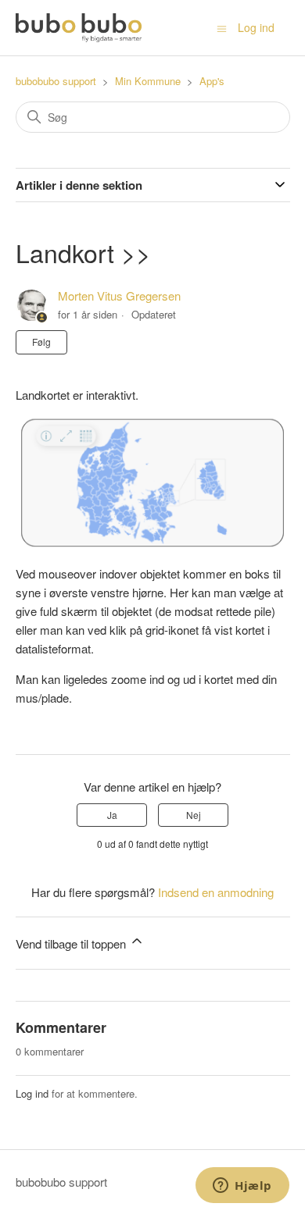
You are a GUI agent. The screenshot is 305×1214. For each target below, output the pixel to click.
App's (211, 80)
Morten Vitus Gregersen (119, 295)
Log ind (32, 1093)
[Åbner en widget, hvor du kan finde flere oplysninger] (242, 1186)
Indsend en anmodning (216, 892)
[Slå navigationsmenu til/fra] (222, 27)
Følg (41, 341)
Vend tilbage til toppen (72, 943)
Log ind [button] (256, 27)
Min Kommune (148, 80)
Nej (193, 814)
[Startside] (79, 27)
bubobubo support (56, 80)
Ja (112, 814)
